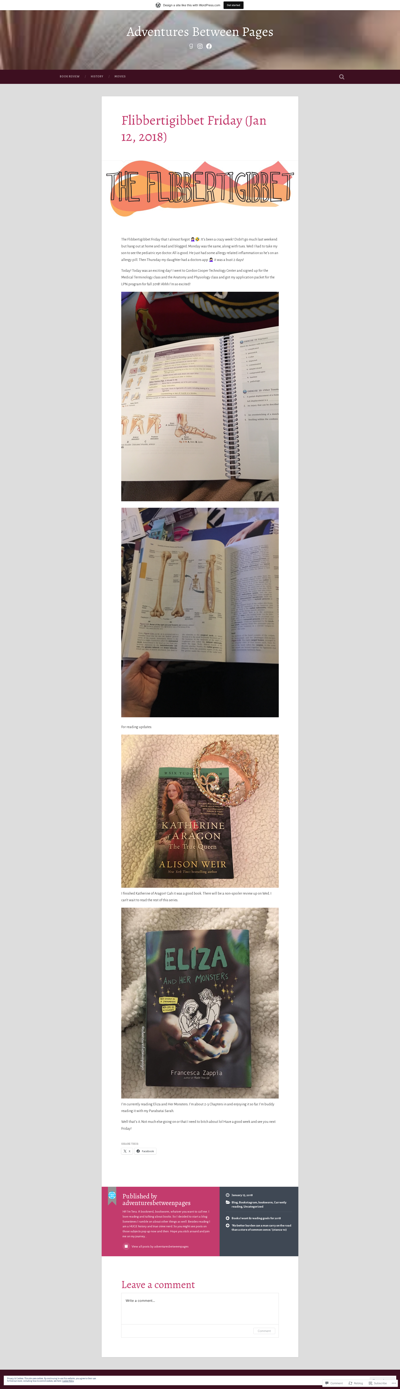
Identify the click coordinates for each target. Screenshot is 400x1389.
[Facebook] (209, 45)
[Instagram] (200, 45)
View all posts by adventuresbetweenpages (160, 1246)
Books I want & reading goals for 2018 (256, 1218)
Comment (264, 1331)
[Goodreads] (191, 45)
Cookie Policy (68, 1381)
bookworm (265, 1202)
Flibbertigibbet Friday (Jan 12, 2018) (193, 128)
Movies (120, 76)
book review (70, 76)
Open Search (342, 77)
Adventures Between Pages (200, 31)
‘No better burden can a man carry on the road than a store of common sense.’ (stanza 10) (261, 1227)
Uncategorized (253, 1206)
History (97, 76)
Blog (235, 1202)
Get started (233, 5)
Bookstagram (248, 1202)
